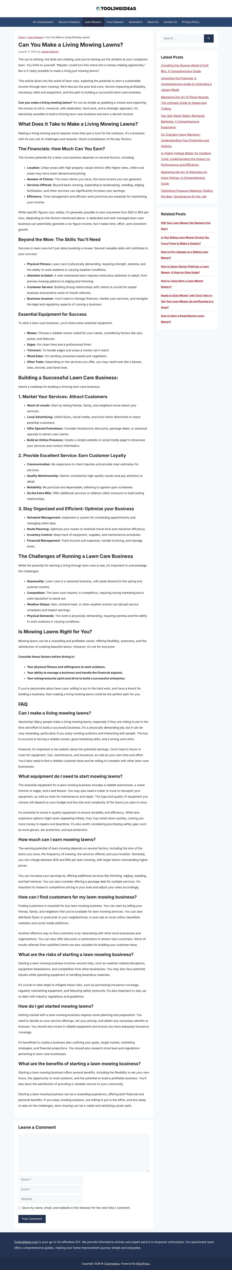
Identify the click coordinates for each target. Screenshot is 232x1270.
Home (21, 37)
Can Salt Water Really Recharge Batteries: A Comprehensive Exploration (183, 121)
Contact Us (170, 22)
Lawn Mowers (93, 22)
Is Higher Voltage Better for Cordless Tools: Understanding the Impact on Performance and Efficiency (186, 159)
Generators (135, 22)
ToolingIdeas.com (26, 1242)
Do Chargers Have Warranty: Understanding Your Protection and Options (185, 140)
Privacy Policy (190, 22)
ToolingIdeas (112, 1263)
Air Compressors (43, 22)
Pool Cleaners (115, 22)
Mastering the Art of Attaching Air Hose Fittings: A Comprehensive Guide (184, 177)
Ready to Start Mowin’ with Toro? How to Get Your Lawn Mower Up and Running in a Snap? (187, 301)
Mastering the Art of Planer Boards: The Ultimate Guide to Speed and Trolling (185, 102)
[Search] (209, 38)
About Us (152, 22)
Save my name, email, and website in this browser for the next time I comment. (76, 1207)
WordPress (143, 1263)
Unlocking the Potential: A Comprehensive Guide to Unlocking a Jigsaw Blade (186, 84)
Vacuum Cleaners (69, 22)
